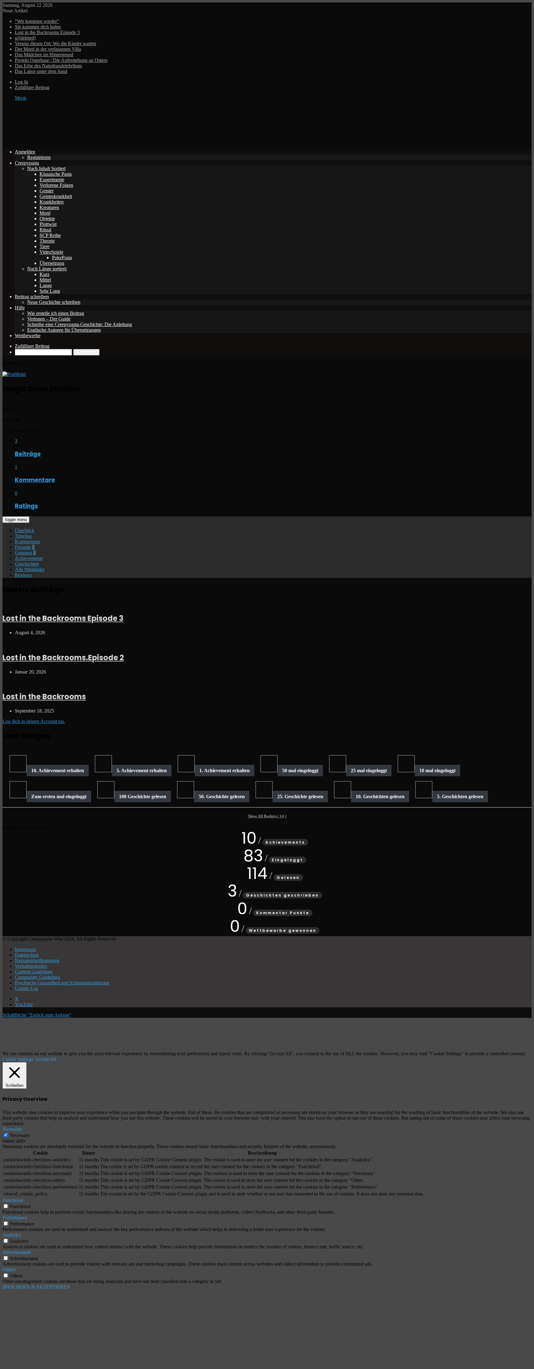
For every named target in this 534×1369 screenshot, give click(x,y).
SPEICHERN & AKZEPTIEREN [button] (36, 1286)
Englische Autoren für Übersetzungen (64, 330)
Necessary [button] (12, 1129)
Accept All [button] (45, 1059)
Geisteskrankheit (56, 196)
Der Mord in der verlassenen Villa (48, 49)
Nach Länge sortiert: (47, 268)
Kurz (44, 274)
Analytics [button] (11, 1235)
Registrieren (39, 157)
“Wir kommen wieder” (37, 21)
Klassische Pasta (56, 174)
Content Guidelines (34, 971)
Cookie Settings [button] (17, 1059)
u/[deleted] (25, 38)
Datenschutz (27, 955)
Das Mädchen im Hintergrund (44, 54)
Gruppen (25, 552)
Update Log (26, 988)
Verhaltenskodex (31, 966)
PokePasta (62, 257)
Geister (46, 190)
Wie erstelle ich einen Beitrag (55, 313)
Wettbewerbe (27, 335)
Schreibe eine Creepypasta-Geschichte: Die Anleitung (79, 324)
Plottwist (48, 224)
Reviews (23, 575)
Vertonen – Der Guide (48, 318)
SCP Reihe (50, 235)
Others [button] (8, 1269)
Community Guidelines (37, 977)
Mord (45, 213)
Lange (46, 285)
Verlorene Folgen (56, 185)
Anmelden (25, 151)
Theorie (47, 240)
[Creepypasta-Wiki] (95, 141)
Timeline (23, 536)
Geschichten (27, 563)
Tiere (44, 246)
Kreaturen (49, 207)
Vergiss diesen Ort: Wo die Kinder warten (55, 43)
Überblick (24, 530)
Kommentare (27, 541)
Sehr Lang (50, 291)
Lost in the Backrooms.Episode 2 (63, 657)
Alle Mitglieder (29, 569)
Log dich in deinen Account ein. (33, 721)
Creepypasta (27, 163)
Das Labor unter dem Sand (41, 71)
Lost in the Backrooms (44, 696)
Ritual (45, 229)
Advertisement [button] (16, 1252)
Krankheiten (52, 201)
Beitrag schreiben (32, 296)
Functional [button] (12, 1200)
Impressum (25, 949)
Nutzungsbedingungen (37, 960)
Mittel (45, 279)
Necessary (20, 1135)
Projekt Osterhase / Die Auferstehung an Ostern (61, 60)
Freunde (25, 547)
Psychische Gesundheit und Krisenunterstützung (62, 982)
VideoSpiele (51, 252)
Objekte (47, 218)
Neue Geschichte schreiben (53, 302)
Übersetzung (52, 263)
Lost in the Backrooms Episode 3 (47, 32)
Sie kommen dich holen (38, 26)
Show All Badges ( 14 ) (267, 816)
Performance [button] (14, 1217)
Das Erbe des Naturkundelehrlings (48, 65)
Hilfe (20, 307)
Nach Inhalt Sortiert (46, 168)
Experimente (52, 179)
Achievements (29, 558)
